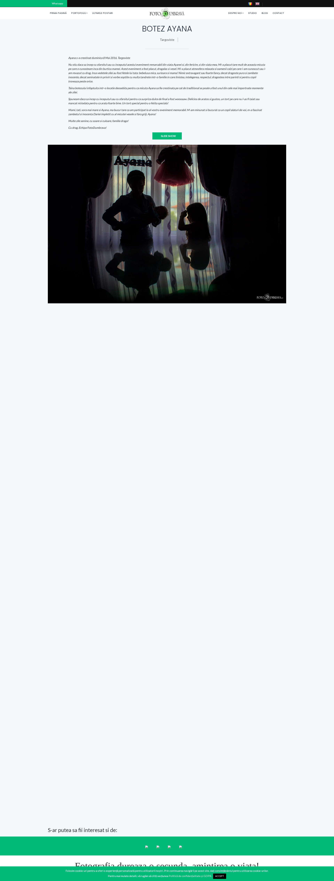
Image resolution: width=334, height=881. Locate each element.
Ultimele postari (102, 13)
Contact (278, 13)
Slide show (168, 135)
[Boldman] (167, 13)
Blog (265, 13)
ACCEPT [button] (219, 876)
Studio (252, 13)
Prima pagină (58, 13)
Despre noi (235, 13)
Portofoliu (78, 13)
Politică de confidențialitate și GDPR (190, 876)
